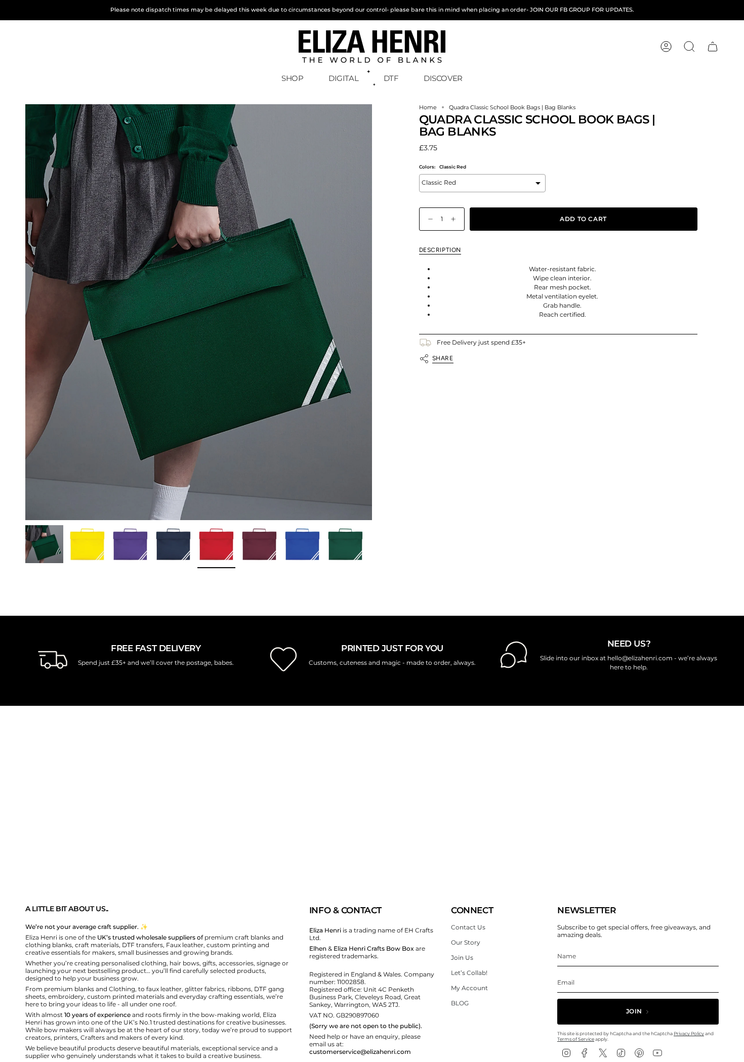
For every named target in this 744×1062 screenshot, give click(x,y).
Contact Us (468, 927)
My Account (469, 988)
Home (428, 107)
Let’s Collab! (469, 972)
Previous (25, 312)
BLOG (460, 1003)
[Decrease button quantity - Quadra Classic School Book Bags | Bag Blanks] (428, 219)
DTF (391, 78)
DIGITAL (343, 78)
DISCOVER (443, 78)
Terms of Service (575, 1039)
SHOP (292, 78)
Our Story (465, 942)
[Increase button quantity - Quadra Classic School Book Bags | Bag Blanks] (455, 219)
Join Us (462, 957)
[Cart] (712, 46)
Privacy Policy (689, 1033)
